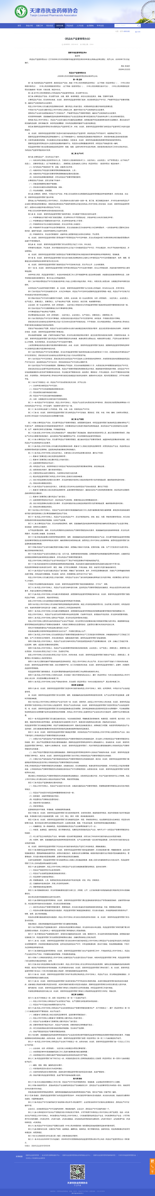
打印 (138, 32)
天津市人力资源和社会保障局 (35, 1158)
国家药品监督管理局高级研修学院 (104, 1155)
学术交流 (100, 25)
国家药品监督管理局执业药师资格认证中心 (76, 1155)
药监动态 (70, 25)
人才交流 (80, 25)
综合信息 (49, 25)
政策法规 (59, 25)
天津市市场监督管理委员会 (127, 1155)
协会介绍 (29, 25)
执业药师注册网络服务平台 (51, 1155)
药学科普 (110, 30)
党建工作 (39, 25)
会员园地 (90, 25)
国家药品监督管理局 (32, 1155)
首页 (19, 25)
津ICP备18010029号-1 (78, 1193)
